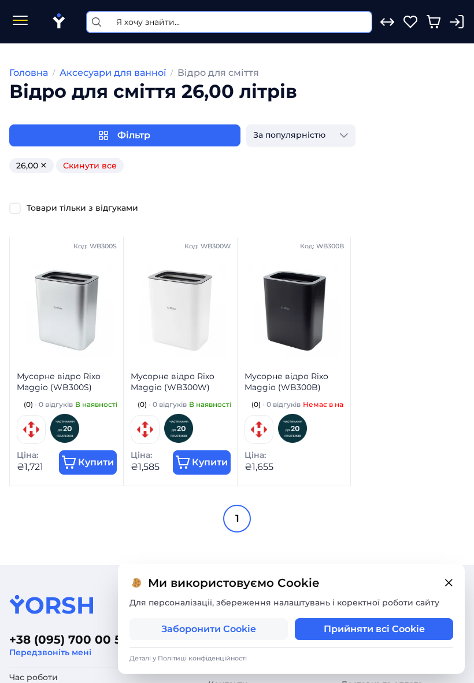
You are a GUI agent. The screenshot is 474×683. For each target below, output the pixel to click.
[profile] (457, 22)
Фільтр (133, 135)
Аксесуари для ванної (113, 72)
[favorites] (410, 22)
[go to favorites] (410, 22)
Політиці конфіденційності (202, 658)
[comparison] (387, 22)
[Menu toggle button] (20, 21)
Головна (28, 72)
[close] (448, 583)
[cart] (434, 22)
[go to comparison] (387, 22)
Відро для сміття (218, 72)
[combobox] (289, 135)
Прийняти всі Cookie (374, 628)
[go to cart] (433, 22)
